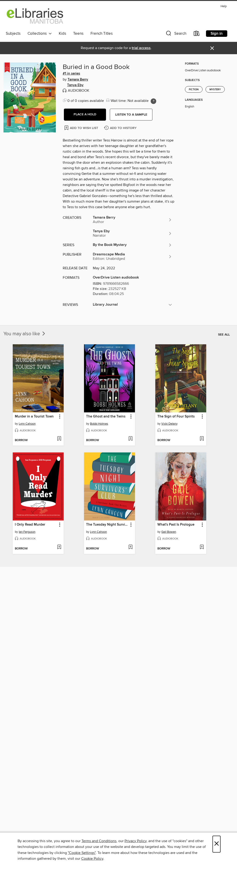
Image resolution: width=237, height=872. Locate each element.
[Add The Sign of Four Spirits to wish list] (202, 439)
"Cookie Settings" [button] (82, 852)
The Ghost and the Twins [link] (105, 416)
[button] (176, 34)
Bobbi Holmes (99, 424)
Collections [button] (38, 33)
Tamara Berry (78, 80)
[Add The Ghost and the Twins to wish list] (130, 439)
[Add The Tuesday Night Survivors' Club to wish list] (130, 547)
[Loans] (197, 34)
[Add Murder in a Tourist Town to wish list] (59, 439)
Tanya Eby (75, 85)
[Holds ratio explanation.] (153, 101)
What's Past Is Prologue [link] (175, 525)
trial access (141, 48)
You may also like (22, 334)
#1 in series (71, 74)
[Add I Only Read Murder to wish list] (59, 547)
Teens (78, 33)
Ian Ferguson (27, 532)
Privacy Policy (136, 841)
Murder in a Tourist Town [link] (34, 416)
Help (224, 6)
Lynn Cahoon (27, 424)
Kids (62, 33)
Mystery (215, 89)
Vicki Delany (169, 424)
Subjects (13, 33)
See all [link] (224, 334)
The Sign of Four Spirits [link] (176, 416)
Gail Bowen (168, 532)
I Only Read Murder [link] (30, 525)
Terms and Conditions (98, 841)
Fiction (194, 89)
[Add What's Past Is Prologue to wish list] (202, 547)
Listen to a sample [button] (131, 115)
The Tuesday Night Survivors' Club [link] (107, 525)
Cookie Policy (92, 858)
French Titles (101, 33)
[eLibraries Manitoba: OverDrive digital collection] (35, 16)
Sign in (217, 33)
